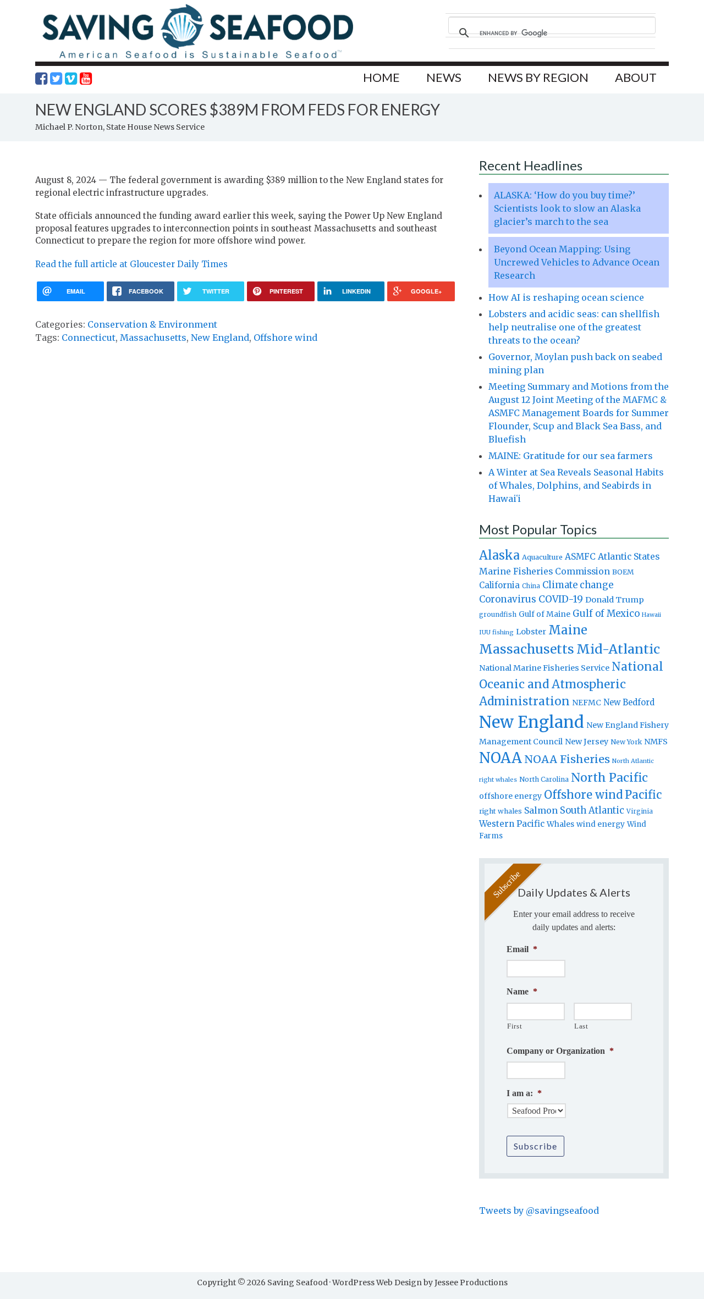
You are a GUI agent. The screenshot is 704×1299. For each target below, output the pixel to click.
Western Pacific (511, 824)
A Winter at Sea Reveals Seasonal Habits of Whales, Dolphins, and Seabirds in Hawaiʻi (576, 485)
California (499, 585)
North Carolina (544, 779)
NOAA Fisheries (567, 759)
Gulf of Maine (544, 614)
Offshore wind (285, 337)
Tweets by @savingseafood (539, 1210)
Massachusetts (153, 337)
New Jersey (586, 742)
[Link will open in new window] (41, 78)
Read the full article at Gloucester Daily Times (131, 264)
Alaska (499, 555)
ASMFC (580, 556)
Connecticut (89, 337)
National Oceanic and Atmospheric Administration (571, 684)
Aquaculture (542, 556)
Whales (560, 824)
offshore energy (510, 796)
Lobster (531, 632)
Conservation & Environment (152, 324)
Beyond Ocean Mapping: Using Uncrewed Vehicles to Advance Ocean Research (576, 262)
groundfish (497, 614)
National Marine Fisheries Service (544, 668)
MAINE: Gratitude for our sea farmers (570, 455)
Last (581, 1026)
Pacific (643, 795)
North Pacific (609, 777)
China (531, 586)
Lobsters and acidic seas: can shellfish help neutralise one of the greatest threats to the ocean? (573, 327)
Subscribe (535, 1146)
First (514, 1026)
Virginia (639, 811)
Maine (567, 630)
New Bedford (628, 702)
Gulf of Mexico (606, 614)
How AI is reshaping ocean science (566, 297)
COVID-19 (560, 599)
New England (220, 337)
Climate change (577, 585)
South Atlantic (592, 810)
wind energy (600, 824)
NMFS (656, 742)
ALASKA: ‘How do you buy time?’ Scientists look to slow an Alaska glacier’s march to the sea (567, 208)
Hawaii (651, 614)
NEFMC (586, 702)
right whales (500, 811)
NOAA (500, 758)
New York (626, 742)
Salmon (541, 810)
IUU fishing (496, 632)
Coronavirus (507, 599)
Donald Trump (614, 600)
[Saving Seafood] (197, 58)
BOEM (623, 572)
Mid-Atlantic (618, 649)
